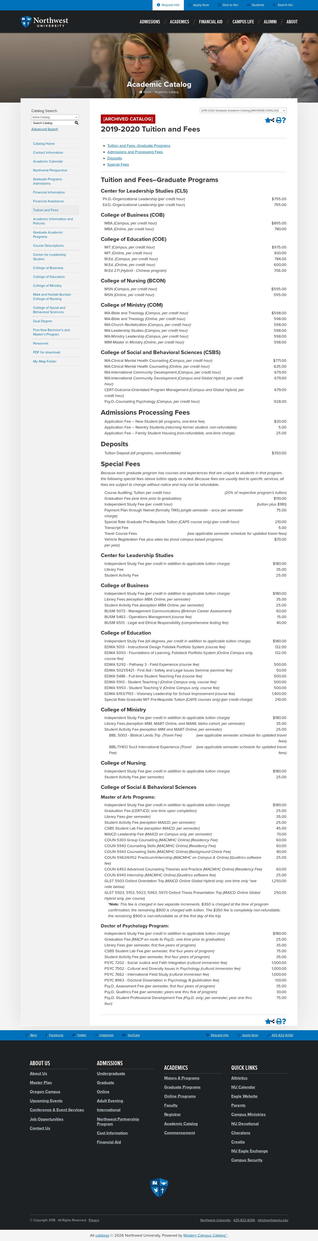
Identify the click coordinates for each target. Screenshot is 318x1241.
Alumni (270, 22)
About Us (38, 1073)
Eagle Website (244, 1096)
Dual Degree (42, 321)
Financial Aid (211, 22)
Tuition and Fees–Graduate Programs (138, 145)
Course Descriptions (48, 245)
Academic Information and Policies (53, 221)
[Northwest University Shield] (159, 1187)
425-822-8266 (244, 1220)
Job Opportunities (46, 1119)
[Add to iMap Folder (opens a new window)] (267, 120)
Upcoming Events (46, 1100)
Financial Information (49, 192)
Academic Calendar (48, 161)
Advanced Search (44, 129)
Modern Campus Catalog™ (205, 1235)
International (108, 1109)
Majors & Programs (181, 1078)
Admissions (150, 22)
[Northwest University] (44, 25)
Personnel (40, 343)
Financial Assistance (48, 201)
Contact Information (48, 152)
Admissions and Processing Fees (135, 152)
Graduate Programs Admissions (47, 181)
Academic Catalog (167, 92)
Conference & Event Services (57, 1109)
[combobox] (243, 110)
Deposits (114, 158)
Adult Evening (110, 1100)
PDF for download (46, 352)
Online (103, 1091)
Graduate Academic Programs (48, 234)
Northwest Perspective (50, 170)
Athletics (239, 1078)
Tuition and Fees (45, 210)
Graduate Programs (182, 1087)
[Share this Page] (272, 120)
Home (147, 92)
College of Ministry (47, 286)
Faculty (171, 1105)
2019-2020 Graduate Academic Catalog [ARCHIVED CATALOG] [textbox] (240, 110)
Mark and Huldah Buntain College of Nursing (52, 296)
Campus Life (243, 22)
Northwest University (215, 1220)
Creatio (238, 1141)
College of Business (48, 268)
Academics (179, 22)
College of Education (49, 277)
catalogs (102, 1235)
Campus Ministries (248, 1114)
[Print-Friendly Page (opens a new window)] (278, 120)
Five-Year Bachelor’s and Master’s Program (51, 332)
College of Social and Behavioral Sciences (49, 310)
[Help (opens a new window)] (283, 120)
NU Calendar (243, 1087)
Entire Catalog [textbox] (41, 117)
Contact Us (40, 1128)
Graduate (105, 1082)
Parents (238, 1105)
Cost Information (112, 1133)
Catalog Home (44, 144)
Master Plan (41, 1082)
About (292, 22)
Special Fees (118, 164)
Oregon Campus (45, 1091)
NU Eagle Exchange (249, 1151)
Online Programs (180, 1096)
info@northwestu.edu (273, 1220)
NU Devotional (245, 1123)
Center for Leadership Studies (49, 257)
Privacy (94, 1220)
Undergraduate (111, 1073)
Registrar (172, 1114)
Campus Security (247, 1160)
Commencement (179, 1132)
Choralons (240, 1132)
